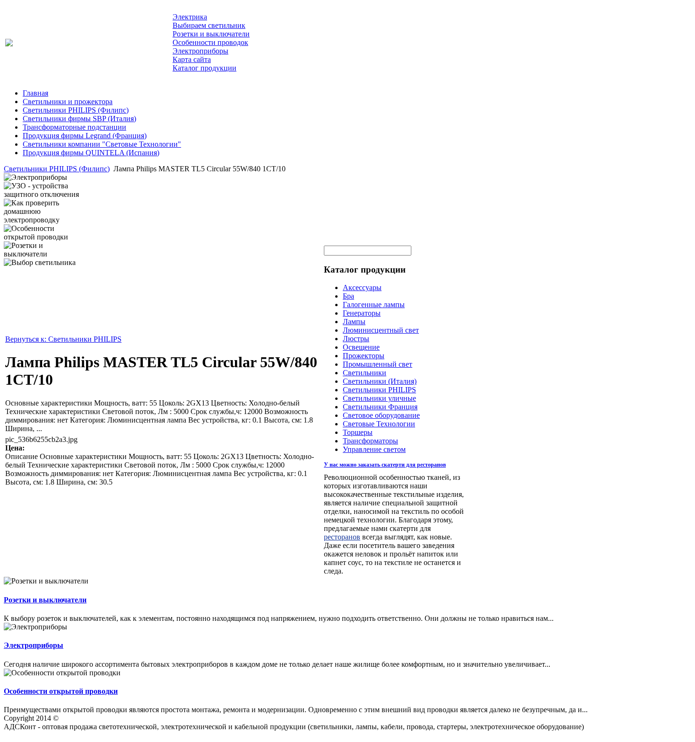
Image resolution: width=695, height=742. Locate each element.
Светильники (364, 373)
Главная (35, 93)
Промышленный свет (377, 364)
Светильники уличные (379, 398)
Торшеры (358, 432)
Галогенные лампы (374, 304)
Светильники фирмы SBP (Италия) (79, 119)
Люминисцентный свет (381, 330)
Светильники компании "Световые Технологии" (102, 144)
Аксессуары (362, 287)
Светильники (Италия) (380, 381)
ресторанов (342, 537)
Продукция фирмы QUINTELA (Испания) (91, 153)
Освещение (361, 347)
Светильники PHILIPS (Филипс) (76, 110)
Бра (348, 296)
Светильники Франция (380, 407)
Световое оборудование (381, 415)
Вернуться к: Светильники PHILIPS (63, 339)
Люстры (356, 339)
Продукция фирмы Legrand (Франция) (85, 136)
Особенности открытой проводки (61, 691)
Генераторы (362, 313)
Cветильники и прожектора (68, 101)
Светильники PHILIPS (379, 390)
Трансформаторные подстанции (74, 127)
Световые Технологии (379, 424)
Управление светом (374, 449)
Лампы (354, 322)
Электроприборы (33, 645)
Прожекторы (363, 356)
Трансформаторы (370, 441)
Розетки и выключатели (45, 600)
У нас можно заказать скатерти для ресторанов (385, 464)
